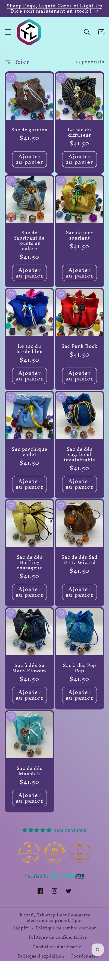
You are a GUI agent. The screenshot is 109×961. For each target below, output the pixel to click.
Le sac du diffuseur (79, 132)
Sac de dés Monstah (30, 771)
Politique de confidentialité (58, 937)
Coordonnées (84, 956)
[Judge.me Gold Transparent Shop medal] (29, 852)
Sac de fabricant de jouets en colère (29, 240)
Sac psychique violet (29, 451)
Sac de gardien (29, 129)
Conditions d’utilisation (58, 946)
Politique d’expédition (40, 956)
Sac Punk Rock (79, 346)
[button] (8, 32)
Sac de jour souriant (79, 235)
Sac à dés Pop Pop (79, 668)
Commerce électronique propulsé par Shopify (52, 922)
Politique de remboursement (66, 928)
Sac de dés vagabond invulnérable (79, 454)
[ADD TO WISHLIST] (11, 78)
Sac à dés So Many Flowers (29, 668)
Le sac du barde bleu (29, 348)
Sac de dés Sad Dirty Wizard (79, 560)
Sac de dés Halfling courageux (30, 562)
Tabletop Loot (52, 915)
